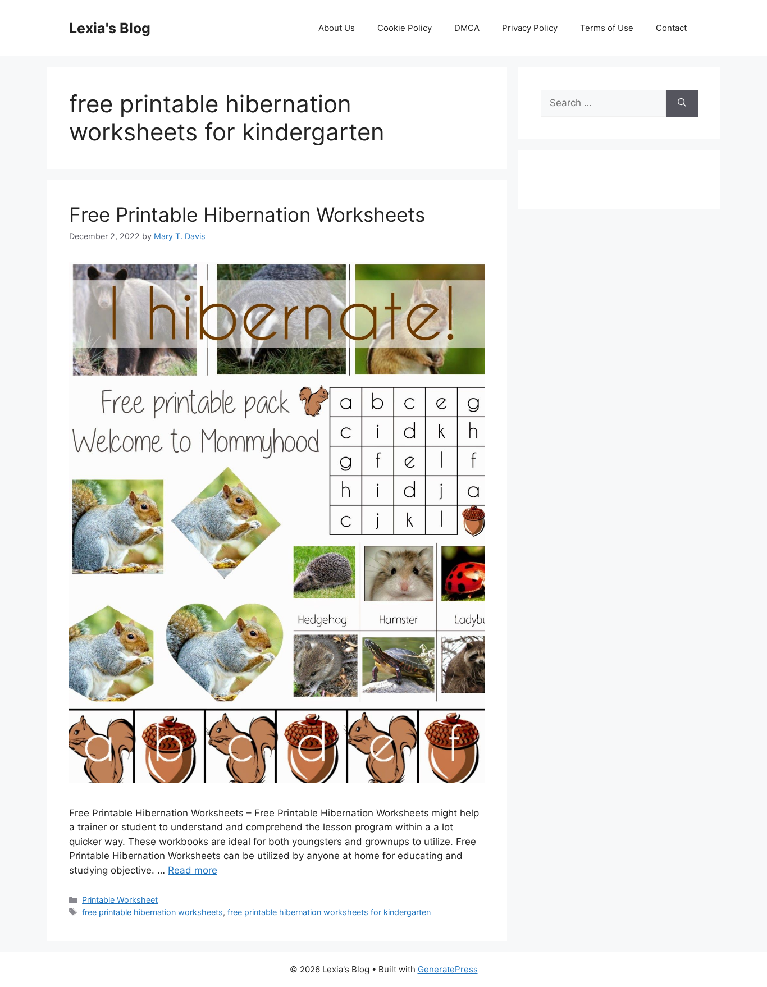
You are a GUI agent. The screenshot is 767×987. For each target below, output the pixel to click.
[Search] (682, 103)
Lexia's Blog (109, 28)
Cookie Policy (404, 27)
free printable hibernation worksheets (152, 912)
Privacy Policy (530, 27)
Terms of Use (606, 27)
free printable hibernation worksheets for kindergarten (329, 912)
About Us (336, 27)
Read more (192, 870)
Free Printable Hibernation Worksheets (247, 214)
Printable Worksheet (120, 899)
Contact (671, 27)
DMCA (467, 27)
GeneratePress (448, 969)
